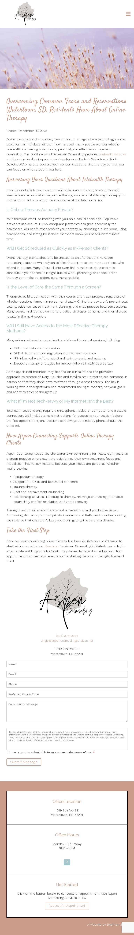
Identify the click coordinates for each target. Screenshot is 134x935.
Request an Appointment (67, 905)
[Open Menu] (128, 14)
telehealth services (112, 154)
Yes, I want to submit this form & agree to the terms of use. (53, 752)
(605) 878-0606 (67, 635)
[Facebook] (67, 862)
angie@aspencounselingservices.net (67, 640)
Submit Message (24, 762)
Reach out (52, 546)
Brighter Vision (117, 924)
